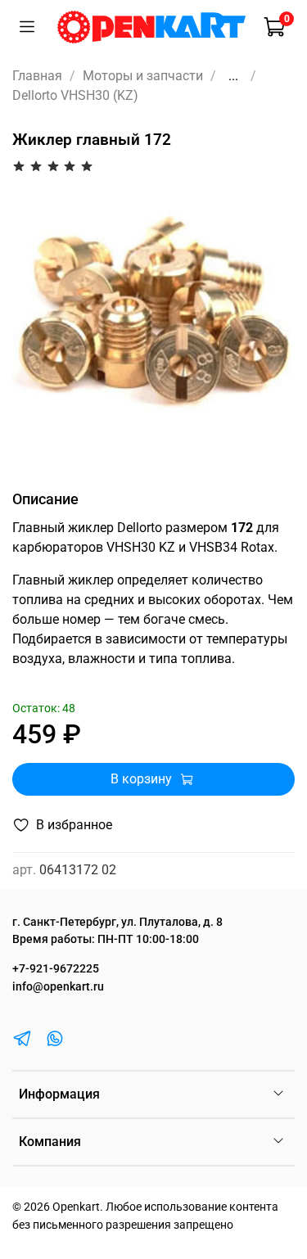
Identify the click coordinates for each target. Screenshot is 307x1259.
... (233, 76)
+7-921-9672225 (55, 969)
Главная (37, 75)
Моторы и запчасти (143, 75)
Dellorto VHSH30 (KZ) (75, 95)
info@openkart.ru (58, 987)
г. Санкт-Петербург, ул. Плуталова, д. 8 (117, 922)
